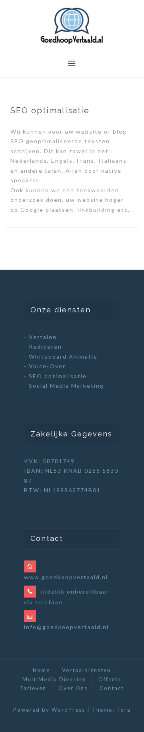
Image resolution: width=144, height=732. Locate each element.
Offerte (109, 679)
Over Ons (73, 688)
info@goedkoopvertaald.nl (66, 626)
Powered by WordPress (49, 709)
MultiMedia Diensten (54, 679)
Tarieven (33, 688)
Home (41, 670)
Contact (112, 688)
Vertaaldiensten (86, 670)
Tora (123, 709)
